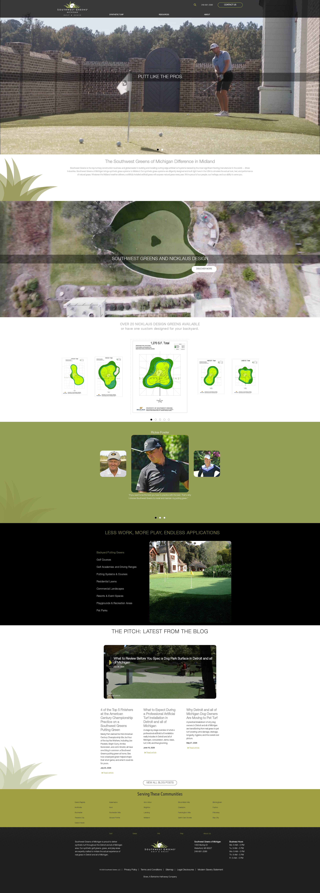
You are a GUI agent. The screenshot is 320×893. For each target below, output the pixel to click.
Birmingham (217, 802)
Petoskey (216, 813)
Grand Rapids (80, 802)
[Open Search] (195, 4)
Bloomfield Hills (184, 802)
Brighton (147, 808)
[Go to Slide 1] (158, 150)
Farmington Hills (184, 813)
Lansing (147, 813)
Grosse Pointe (114, 818)
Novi (111, 808)
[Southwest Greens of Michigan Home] (73, 8)
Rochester (78, 813)
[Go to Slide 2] (162, 150)
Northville (78, 808)
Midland (147, 818)
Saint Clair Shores (185, 818)
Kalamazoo (113, 802)
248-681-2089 (207, 5)
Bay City (216, 818)
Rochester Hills (115, 813)
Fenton (215, 808)
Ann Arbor (148, 802)
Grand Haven (80, 823)
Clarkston (181, 808)
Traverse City (79, 818)
